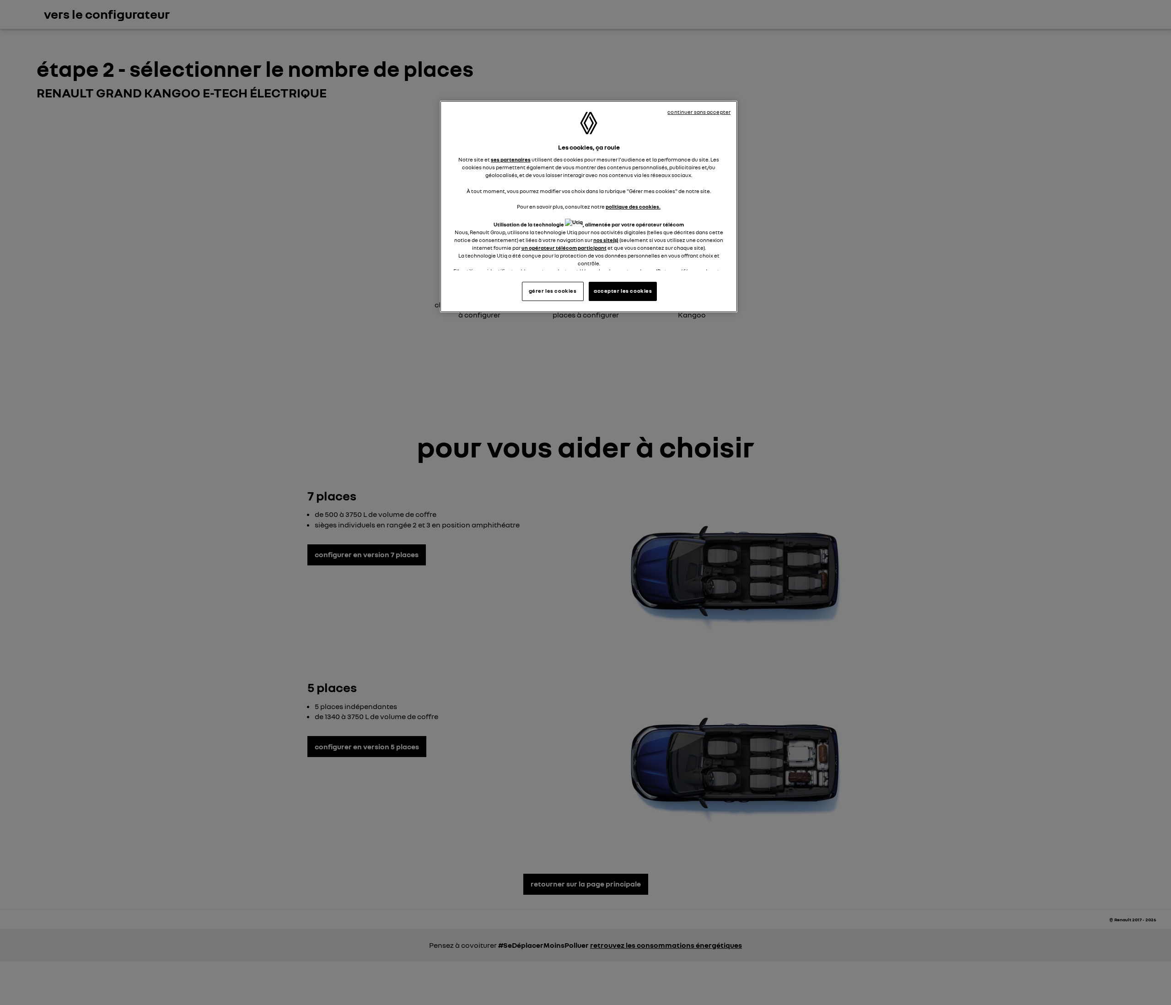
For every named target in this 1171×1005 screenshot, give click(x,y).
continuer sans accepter (699, 112)
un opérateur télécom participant (564, 248)
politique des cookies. (633, 207)
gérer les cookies (553, 291)
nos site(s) (605, 240)
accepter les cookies (623, 291)
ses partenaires (511, 159)
